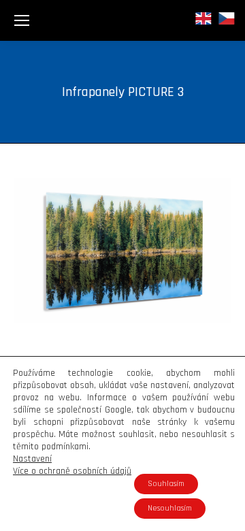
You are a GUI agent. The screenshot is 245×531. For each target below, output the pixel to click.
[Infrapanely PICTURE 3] (122, 250)
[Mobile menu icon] (22, 20)
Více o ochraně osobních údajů (72, 471)
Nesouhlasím (170, 508)
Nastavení (32, 459)
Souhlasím (166, 484)
